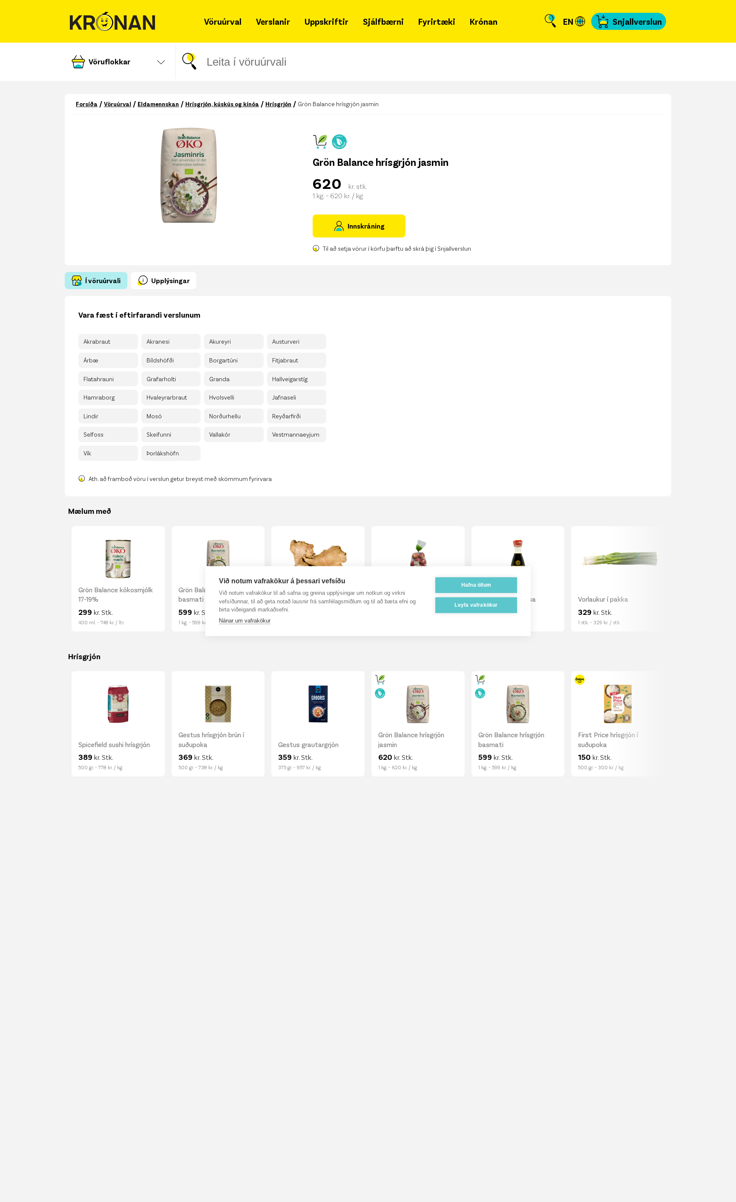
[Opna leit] (550, 21)
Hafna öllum (476, 585)
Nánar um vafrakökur (244, 620)
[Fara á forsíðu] (112, 21)
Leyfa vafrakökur (475, 605)
